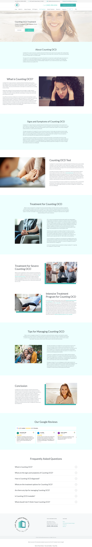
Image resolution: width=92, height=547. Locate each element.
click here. (70, 314)
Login (70, 9)
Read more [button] (19, 441)
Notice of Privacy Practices (39, 545)
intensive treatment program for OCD (61, 314)
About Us (64, 526)
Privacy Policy (55, 545)
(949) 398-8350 (52, 526)
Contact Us (65, 524)
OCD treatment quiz (69, 172)
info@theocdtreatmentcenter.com (54, 1)
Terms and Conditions (48, 545)
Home (64, 521)
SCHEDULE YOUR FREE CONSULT (68, 5)
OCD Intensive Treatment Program (69, 523)
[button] (76, 437)
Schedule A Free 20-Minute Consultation (70, 1)
